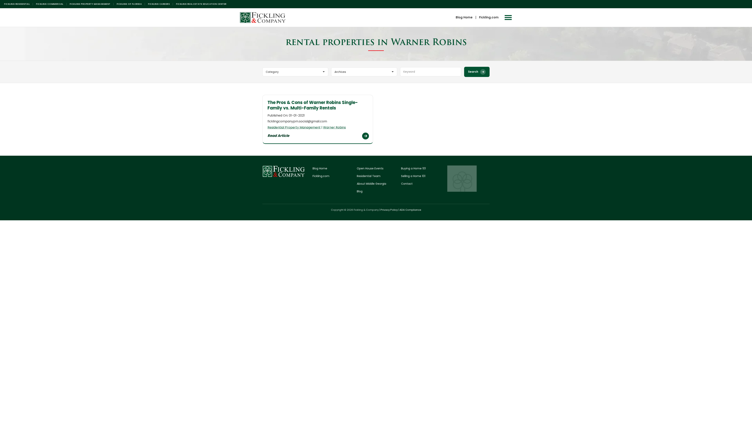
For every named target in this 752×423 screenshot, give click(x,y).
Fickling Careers (159, 3)
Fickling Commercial (49, 3)
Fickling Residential (17, 3)
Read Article (278, 135)
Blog (359, 191)
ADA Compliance (410, 210)
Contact (407, 184)
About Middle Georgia (371, 184)
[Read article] (365, 136)
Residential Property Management (294, 127)
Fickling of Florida (129, 3)
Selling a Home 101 (413, 176)
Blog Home (464, 17)
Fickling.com (489, 17)
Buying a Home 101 (413, 168)
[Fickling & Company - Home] (263, 17)
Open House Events (370, 168)
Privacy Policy (389, 210)
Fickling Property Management (90, 3)
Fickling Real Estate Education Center (201, 3)
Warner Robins (334, 127)
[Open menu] (508, 17)
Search (473, 72)
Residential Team (369, 176)
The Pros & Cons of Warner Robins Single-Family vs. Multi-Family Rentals (313, 105)
